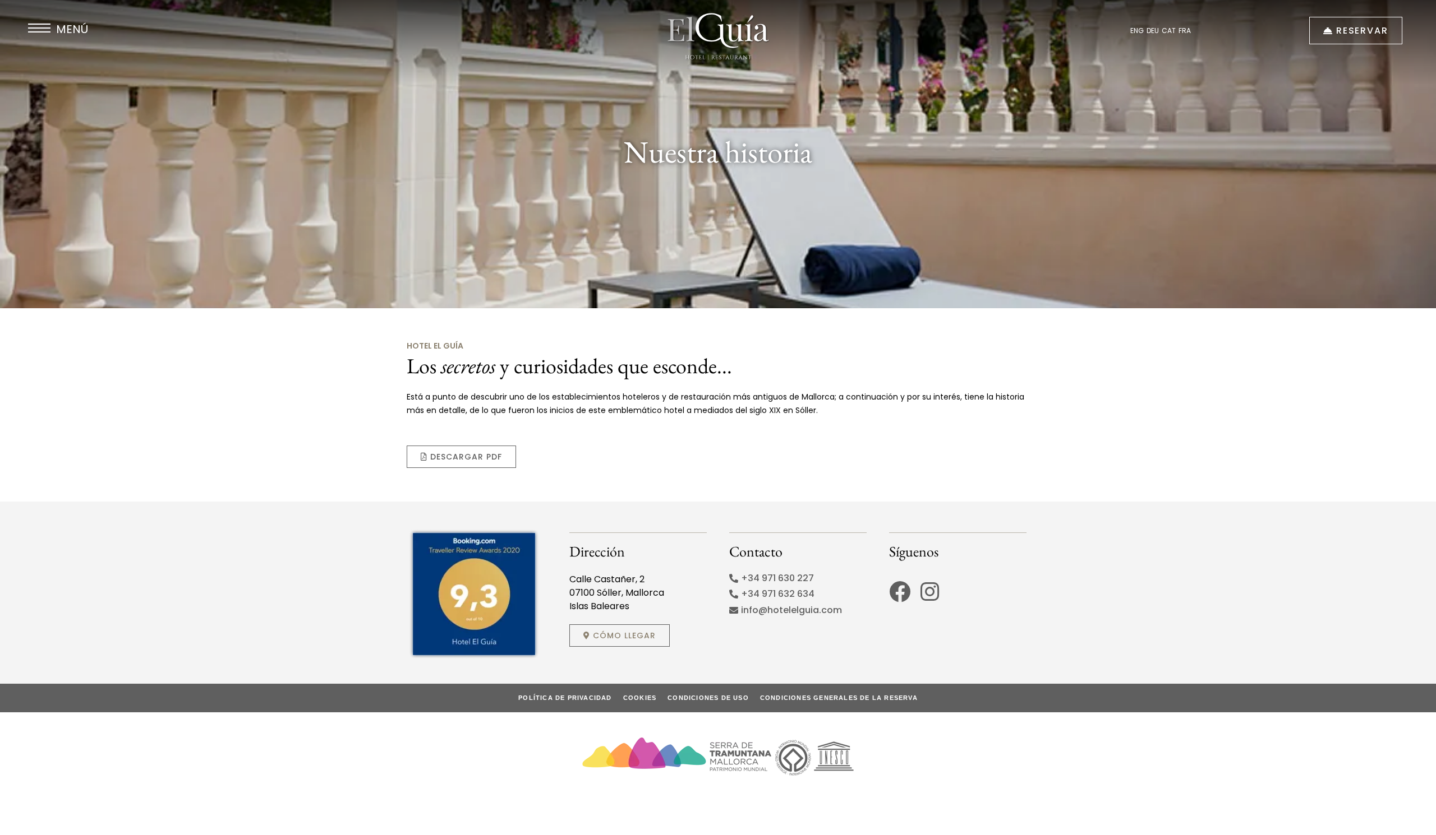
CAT (1169, 30)
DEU (1153, 30)
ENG (1137, 30)
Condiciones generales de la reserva (839, 697)
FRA (1185, 30)
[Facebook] (899, 591)
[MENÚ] (39, 28)
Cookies (639, 697)
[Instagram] (929, 591)
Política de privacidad (564, 697)
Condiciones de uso (708, 697)
